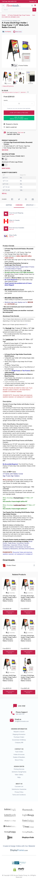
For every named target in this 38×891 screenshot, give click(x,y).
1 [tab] (16, 69)
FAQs (19, 777)
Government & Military (19, 740)
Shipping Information (19, 734)
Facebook (6, 883)
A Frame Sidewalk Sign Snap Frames (19, 15)
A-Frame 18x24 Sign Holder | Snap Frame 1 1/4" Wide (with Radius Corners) (28, 598)
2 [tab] (19, 69)
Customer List (19, 786)
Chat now (20, 132)
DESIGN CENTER (19, 766)
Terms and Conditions (19, 794)
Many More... (6, 168)
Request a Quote (19, 731)
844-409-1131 (12, 1)
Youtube (32, 883)
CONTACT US (19, 749)
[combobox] (19, 9)
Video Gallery (19, 774)
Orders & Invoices (19, 754)
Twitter (12, 883)
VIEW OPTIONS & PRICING (10, 612)
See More (5, 150)
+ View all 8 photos (8, 86)
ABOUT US (19, 784)
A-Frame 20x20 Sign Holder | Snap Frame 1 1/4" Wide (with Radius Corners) (10, 638)
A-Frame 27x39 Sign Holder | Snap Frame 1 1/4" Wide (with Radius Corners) (28, 678)
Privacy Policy (19, 792)
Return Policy (19, 760)
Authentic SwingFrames (19, 772)
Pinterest (19, 883)
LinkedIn (25, 883)
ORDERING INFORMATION (19, 729)
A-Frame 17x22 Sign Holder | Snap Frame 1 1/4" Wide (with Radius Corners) (10, 598)
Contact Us (32, 1)
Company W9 (19, 742)
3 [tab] (22, 69)
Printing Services (19, 769)
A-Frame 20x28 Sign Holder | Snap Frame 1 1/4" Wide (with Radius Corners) (28, 638)
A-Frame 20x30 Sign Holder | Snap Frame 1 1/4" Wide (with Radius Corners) (10, 678)
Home (3, 15)
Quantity (6, 100)
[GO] (34, 9)
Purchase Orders (19, 737)
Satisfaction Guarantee (19, 789)
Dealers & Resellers (19, 757)
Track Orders (19, 751)
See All (4, 193)
